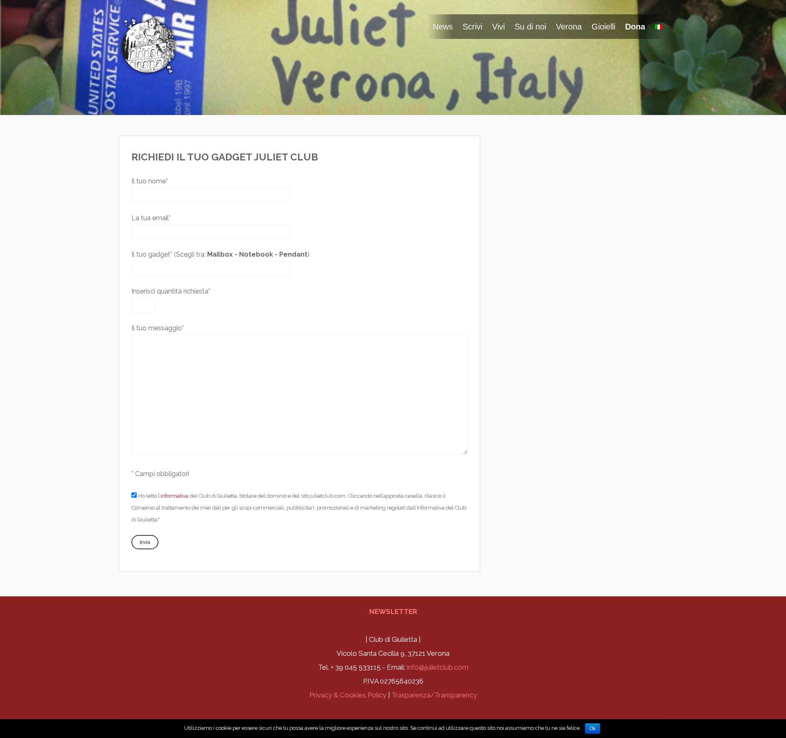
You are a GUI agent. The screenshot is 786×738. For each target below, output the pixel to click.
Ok (593, 728)
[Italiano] (658, 26)
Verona (569, 26)
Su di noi (530, 26)
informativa (174, 496)
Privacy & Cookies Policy (347, 695)
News (443, 26)
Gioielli (603, 26)
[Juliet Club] (149, 71)
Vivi (498, 26)
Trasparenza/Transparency (434, 695)
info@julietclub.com (437, 667)
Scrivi (472, 26)
